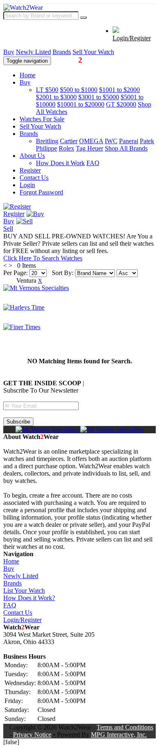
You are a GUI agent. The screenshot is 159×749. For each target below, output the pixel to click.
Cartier (68, 141)
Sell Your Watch (93, 51)
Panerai (128, 141)
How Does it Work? (29, 597)
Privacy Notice (32, 734)
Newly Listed (33, 51)
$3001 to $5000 (98, 97)
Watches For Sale (42, 119)
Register (30, 170)
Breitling (47, 141)
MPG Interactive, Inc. (119, 734)
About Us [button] (32, 155)
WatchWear (76, 60)
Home (27, 75)
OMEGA (91, 141)
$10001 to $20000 (80, 104)
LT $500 (47, 89)
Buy (8, 51)
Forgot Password (41, 192)
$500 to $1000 (78, 89)
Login (27, 184)
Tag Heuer (89, 148)
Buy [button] (25, 82)
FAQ (92, 162)
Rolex (66, 148)
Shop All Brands (126, 148)
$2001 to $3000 (56, 97)
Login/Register (132, 38)
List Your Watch (24, 590)
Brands (62, 51)
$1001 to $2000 (119, 89)
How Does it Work (60, 162)
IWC (111, 141)
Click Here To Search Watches (42, 258)
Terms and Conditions (125, 727)
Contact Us (34, 177)
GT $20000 (121, 104)
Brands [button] (29, 133)
